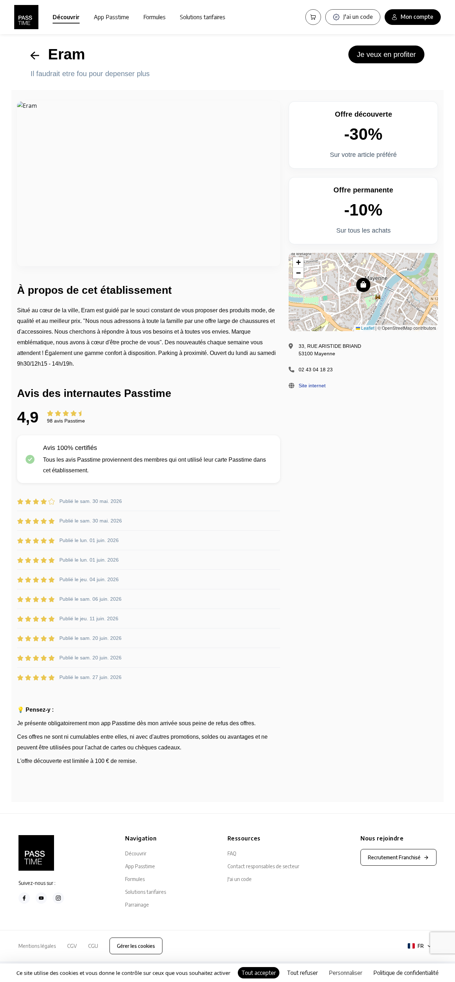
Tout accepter (258, 972)
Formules (154, 17)
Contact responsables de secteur (263, 866)
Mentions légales (37, 946)
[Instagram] (58, 898)
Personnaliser (345, 972)
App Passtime (111, 17)
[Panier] (313, 17)
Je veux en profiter (386, 54)
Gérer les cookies (136, 946)
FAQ (232, 853)
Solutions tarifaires (202, 17)
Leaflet (367, 328)
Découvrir (66, 17)
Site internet (312, 385)
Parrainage (137, 905)
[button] (363, 285)
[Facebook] (24, 898)
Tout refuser (302, 972)
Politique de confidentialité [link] (406, 972)
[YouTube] (41, 898)
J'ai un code (240, 879)
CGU (93, 946)
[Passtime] (26, 17)
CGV (72, 946)
